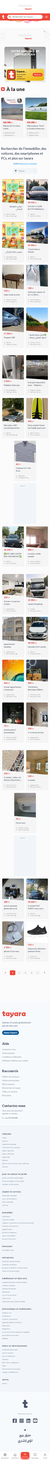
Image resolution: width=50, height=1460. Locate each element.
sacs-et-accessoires (9, 1295)
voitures (5, 1141)
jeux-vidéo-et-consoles (10, 1335)
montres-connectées (9, 1319)
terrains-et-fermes (9, 1239)
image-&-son (6, 1313)
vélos (4, 1366)
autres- (4, 1383)
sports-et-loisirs (8, 1353)
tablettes (5, 1338)
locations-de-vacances (10, 1226)
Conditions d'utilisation (11, 1057)
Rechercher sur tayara (11, 1088)
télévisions (6, 1326)
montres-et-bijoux (8, 1285)
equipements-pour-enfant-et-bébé (14, 1282)
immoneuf (7, 1246)
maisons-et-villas (8, 1220)
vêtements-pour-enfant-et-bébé (13, 1302)
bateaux (5, 1160)
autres (5, 1379)
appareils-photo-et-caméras (12, 1322)
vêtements (6, 1292)
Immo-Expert (10, 1032)
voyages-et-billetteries (10, 1372)
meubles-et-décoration (10, 1184)
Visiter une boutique (10, 1080)
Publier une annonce (10, 1077)
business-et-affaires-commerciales (14, 1268)
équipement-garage (9, 1144)
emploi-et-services (11, 1191)
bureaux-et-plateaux (9, 1232)
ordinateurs (6, 1316)
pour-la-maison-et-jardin (14, 1174)
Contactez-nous (9, 1049)
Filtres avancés (8, 1084)
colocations (6, 1216)
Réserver (37, 75)
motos (4, 1138)
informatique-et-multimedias (16, 1308)
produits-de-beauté (9, 1289)
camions (5, 1167)
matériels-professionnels (11, 1261)
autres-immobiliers (9, 1236)
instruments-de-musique (11, 1369)
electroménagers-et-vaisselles (13, 1181)
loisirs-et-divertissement (14, 1345)
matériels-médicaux (9, 1265)
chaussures (6, 1298)
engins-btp (6, 1157)
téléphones (6, 1329)
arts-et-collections (8, 1356)
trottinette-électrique (10, 1350)
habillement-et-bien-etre (14, 1278)
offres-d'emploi (7, 1202)
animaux (5, 1359)
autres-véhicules (8, 1154)
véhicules (6, 1133)
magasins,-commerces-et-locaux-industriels (18, 1223)
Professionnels (8, 1053)
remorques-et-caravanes (11, 1147)
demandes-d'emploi (9, 1196)
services (5, 1205)
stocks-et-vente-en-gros (11, 1271)
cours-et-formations (9, 1199)
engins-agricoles (8, 1151)
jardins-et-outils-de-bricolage (12, 1178)
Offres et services (9, 1091)
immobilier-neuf (8, 1250)
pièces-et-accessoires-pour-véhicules (15, 1163)
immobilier (7, 1212)
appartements (7, 1229)
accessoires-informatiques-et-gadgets (16, 1332)
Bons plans (6, 1095)
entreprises (8, 1257)
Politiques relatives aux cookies (15, 1060)
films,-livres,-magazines (10, 1363)
